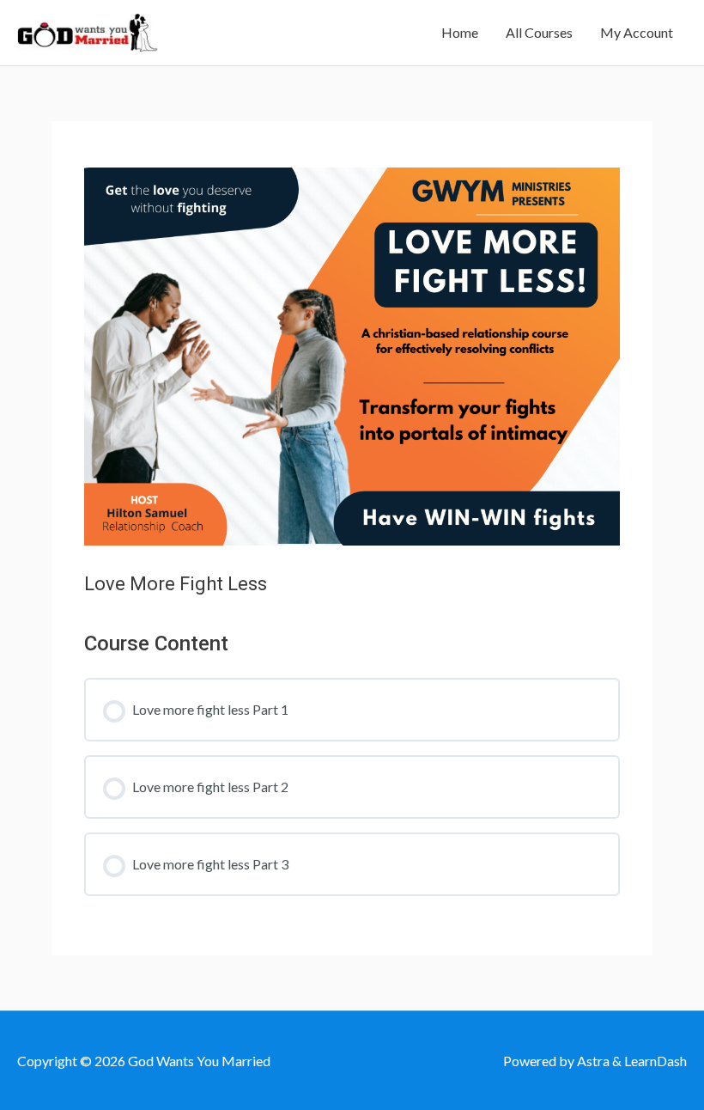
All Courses (539, 32)
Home (459, 32)
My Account (636, 32)
